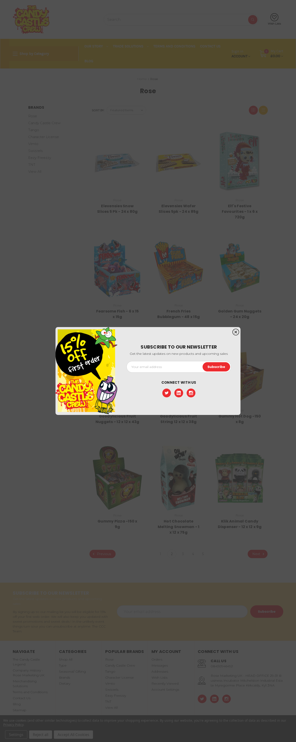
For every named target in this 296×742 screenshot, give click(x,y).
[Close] (235, 332)
